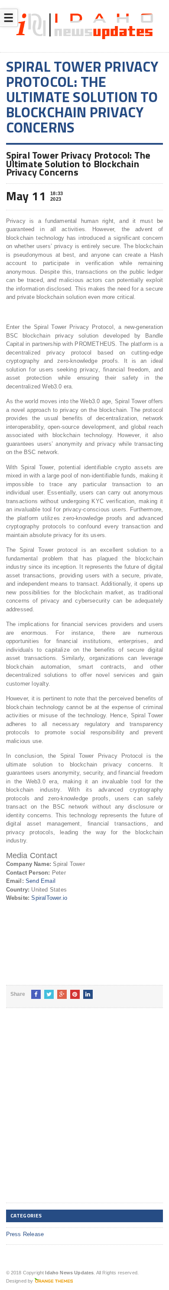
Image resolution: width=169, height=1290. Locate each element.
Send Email (40, 881)
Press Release (25, 1234)
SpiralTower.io (49, 898)
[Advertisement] (84, 1112)
